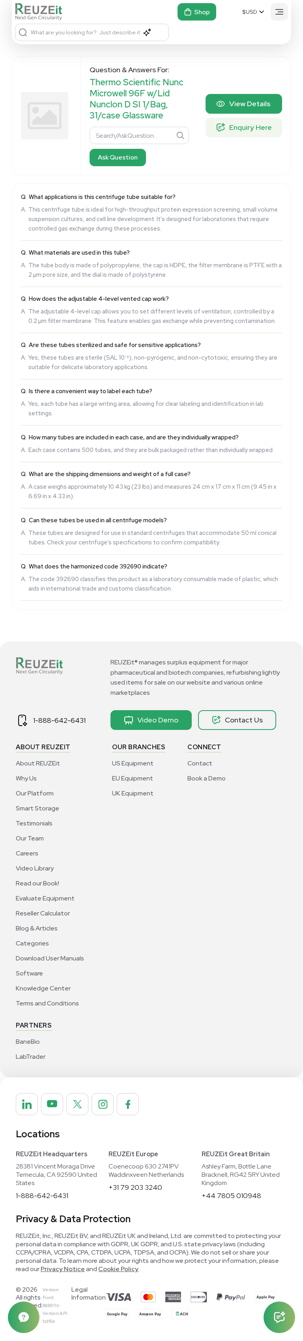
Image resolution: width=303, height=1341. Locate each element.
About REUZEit (38, 763)
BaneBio (28, 1041)
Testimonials (34, 823)
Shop (202, 12)
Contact (199, 763)
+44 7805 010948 (231, 1195)
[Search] (23, 32)
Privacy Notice (63, 1269)
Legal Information (88, 1294)
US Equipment (132, 763)
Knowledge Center (43, 988)
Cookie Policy (118, 1269)
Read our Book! (37, 883)
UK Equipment (132, 793)
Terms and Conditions (47, 1003)
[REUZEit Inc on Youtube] (52, 1104)
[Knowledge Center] (23, 1317)
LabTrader (30, 1056)
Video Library (35, 868)
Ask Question (118, 157)
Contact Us (244, 719)
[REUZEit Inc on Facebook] (128, 1104)
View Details (249, 103)
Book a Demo (206, 778)
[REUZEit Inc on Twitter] (77, 1104)
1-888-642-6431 (59, 720)
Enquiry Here (250, 127)
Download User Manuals (50, 958)
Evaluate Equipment (45, 898)
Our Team (30, 838)
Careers (27, 853)
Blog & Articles (37, 928)
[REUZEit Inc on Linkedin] (27, 1104)
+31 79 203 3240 (135, 1187)
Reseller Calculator (43, 913)
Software (29, 973)
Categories (32, 943)
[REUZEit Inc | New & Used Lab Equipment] (39, 12)
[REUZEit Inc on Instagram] (103, 1104)
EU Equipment (132, 778)
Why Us (26, 778)
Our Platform (35, 793)
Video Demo (157, 719)
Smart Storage (37, 808)
